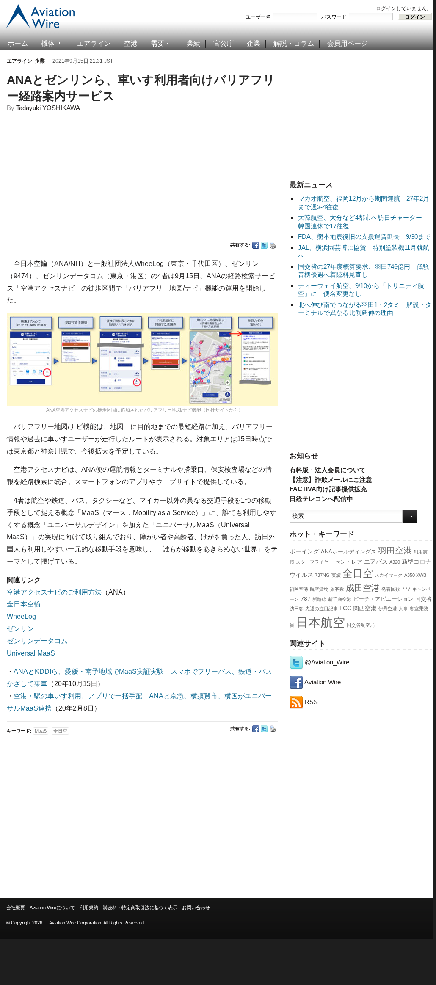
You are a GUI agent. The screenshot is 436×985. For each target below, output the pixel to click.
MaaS (41, 730)
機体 (48, 43)
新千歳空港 (339, 599)
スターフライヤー (314, 561)
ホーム (18, 43)
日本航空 (320, 622)
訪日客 (297, 608)
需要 (157, 43)
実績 (336, 575)
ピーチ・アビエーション (383, 599)
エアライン (94, 43)
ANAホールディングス (348, 552)
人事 (403, 608)
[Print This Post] (272, 245)
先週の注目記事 (321, 608)
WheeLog (21, 616)
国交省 (423, 599)
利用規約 (89, 907)
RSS (310, 702)
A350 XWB (415, 575)
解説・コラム (293, 43)
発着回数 (390, 589)
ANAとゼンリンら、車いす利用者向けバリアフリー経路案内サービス (141, 87)
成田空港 (363, 587)
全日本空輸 (24, 604)
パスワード (334, 17)
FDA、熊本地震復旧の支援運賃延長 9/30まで (364, 236)
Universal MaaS (31, 653)
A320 (394, 561)
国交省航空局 (361, 625)
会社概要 (15, 907)
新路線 (319, 599)
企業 (253, 43)
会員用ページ (347, 43)
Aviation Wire (322, 682)
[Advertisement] (361, 114)
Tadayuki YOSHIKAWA (48, 107)
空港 (131, 43)
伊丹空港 (387, 608)
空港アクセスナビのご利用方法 (54, 592)
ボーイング (304, 551)
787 (306, 598)
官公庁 (223, 43)
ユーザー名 (258, 17)
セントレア (348, 562)
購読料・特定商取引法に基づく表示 (140, 907)
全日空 (357, 573)
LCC (345, 608)
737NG (322, 575)
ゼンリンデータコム (37, 641)
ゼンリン (20, 628)
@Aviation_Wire (326, 662)
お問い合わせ (196, 907)
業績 (193, 43)
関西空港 (365, 608)
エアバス (376, 561)
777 (406, 589)
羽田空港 (395, 550)
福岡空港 (299, 589)
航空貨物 (319, 589)
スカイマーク (389, 575)
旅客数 (337, 589)
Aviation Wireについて (52, 907)
